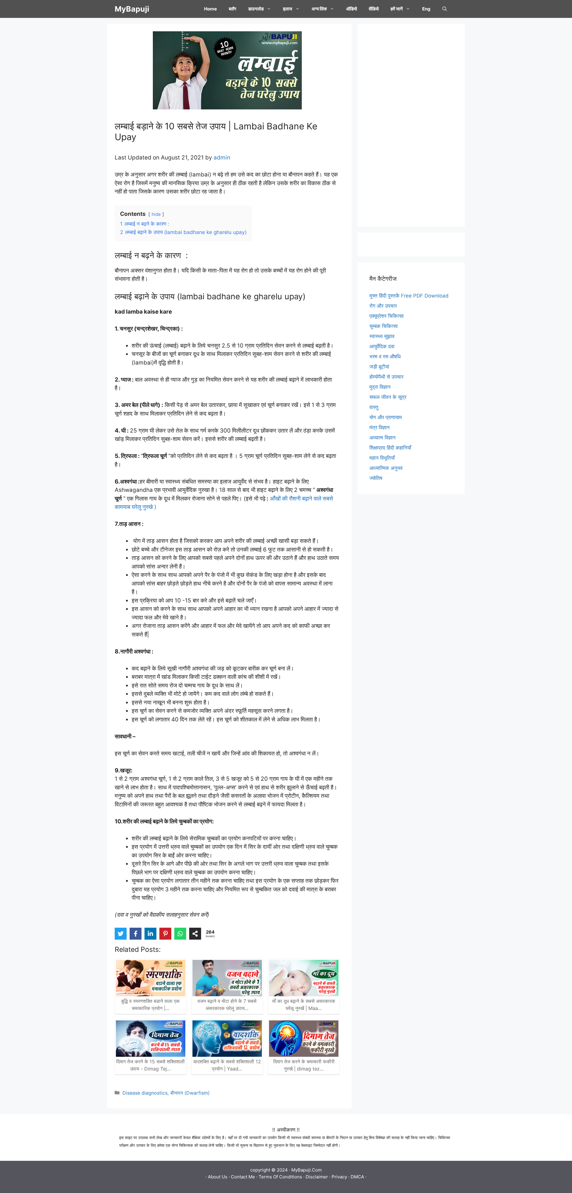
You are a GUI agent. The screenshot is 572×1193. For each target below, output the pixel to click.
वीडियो (374, 9)
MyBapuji (132, 8)
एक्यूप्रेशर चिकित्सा (386, 316)
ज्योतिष (375, 478)
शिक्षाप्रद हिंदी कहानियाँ (390, 448)
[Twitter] (121, 934)
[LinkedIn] (150, 934)
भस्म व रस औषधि (385, 357)
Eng (426, 9)
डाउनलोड (256, 9)
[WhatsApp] (180, 934)
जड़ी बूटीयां (379, 367)
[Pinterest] (165, 934)
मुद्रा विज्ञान (380, 387)
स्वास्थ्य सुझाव (381, 336)
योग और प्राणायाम (385, 417)
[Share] (195, 934)
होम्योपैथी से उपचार (386, 377)
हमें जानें (397, 9)
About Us (217, 1177)
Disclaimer (317, 1177)
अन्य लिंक (319, 9)
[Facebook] (136, 934)
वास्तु (373, 407)
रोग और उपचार (383, 306)
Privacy (339, 1177)
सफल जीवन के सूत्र (387, 397)
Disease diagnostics (144, 1093)
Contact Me (243, 1177)
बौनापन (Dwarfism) (190, 1093)
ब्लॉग (232, 9)
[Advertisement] (411, 125)
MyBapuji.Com (306, 1170)
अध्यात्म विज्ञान (382, 438)
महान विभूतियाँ (382, 458)
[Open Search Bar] (444, 9)
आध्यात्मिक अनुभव (385, 468)
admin (222, 157)
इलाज (287, 9)
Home (210, 9)
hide (156, 214)
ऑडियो (351, 9)
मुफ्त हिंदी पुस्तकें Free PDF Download (409, 296)
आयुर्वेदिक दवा (381, 346)
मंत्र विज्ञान (379, 427)
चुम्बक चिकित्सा (383, 326)
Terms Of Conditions (280, 1177)
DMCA (357, 1177)
